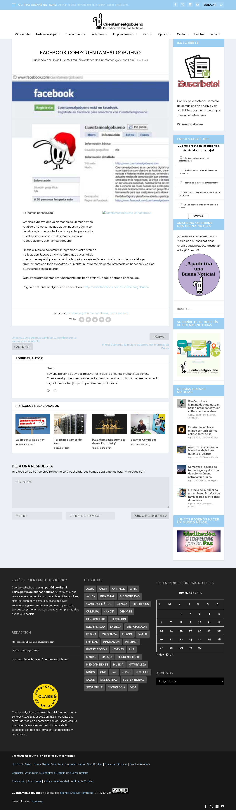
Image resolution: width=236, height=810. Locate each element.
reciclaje (142, 672)
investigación (96, 649)
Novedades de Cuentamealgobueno (103, 60)
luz (131, 649)
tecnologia (116, 687)
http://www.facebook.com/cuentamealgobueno (117, 287)
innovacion (111, 641)
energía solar (136, 626)
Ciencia (206, 437)
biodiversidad (130, 596)
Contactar (17, 772)
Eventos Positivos (140, 764)
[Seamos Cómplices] (148, 424)
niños (90, 672)
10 (199, 622)
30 (190, 647)
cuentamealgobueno (80, 313)
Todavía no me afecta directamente (201, 182)
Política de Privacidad (56, 781)
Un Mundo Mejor (46, 34)
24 (199, 639)
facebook (101, 313)
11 (209, 622)
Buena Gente (74, 34)
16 (190, 630)
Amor (103, 588)
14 (171, 630)
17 (199, 630)
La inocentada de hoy (30, 439)
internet (131, 641)
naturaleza (137, 664)
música (118, 664)
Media (181, 34)
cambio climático (98, 604)
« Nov (160, 654)
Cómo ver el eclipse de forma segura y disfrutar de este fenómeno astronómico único (203, 472)
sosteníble (94, 687)
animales (118, 588)
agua (90, 588)
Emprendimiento (123, 34)
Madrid (91, 657)
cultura (92, 611)
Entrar (213, 34)
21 (171, 639)
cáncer (109, 611)
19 (219, 630)
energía (115, 626)
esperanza (109, 634)
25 (209, 639)
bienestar (107, 596)
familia (143, 634)
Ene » (170, 654)
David (56, 60)
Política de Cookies (82, 781)
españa (91, 634)
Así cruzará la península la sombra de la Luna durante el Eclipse (203, 450)
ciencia (122, 604)
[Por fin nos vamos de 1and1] (71, 424)
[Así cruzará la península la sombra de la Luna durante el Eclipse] (181, 449)
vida (133, 687)
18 (209, 630)
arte (133, 588)
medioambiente (97, 664)
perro (126, 672)
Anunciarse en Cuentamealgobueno (46, 659)
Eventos (199, 34)
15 (181, 630)
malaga (107, 657)
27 (161, 647)
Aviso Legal (34, 781)
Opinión (163, 34)
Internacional (209, 414)
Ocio (146, 34)
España (214, 437)
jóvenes (118, 649)
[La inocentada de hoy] (32, 424)
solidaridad (108, 679)
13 (161, 630)
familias (92, 641)
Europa (127, 634)
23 (190, 639)
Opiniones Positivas (116, 764)
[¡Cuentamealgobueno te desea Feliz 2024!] (109, 424)
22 (181, 639)
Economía (208, 503)
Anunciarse (31, 772)
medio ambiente (129, 657)
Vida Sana (97, 34)
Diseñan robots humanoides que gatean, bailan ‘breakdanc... (93, 4)
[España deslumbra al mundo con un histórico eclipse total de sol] (181, 429)
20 (161, 639)
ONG (103, 672)
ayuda (90, 596)
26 (219, 639)
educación (118, 619)
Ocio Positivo (95, 764)
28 (171, 647)
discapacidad (95, 619)
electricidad (95, 626)
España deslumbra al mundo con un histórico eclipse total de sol (202, 430)
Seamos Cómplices (143, 439)
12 (219, 622)
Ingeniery (37, 801)
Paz (114, 672)
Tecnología (193, 417)
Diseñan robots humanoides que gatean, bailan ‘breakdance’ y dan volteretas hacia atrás (204, 406)
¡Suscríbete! (23, 34)
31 (199, 647)
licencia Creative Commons (76, 792)
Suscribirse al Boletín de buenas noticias (64, 772)
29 (181, 647)
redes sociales (119, 313)
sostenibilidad (133, 679)
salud (90, 679)
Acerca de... (19, 781)
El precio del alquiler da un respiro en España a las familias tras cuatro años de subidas (204, 495)
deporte (126, 611)
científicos (140, 604)
